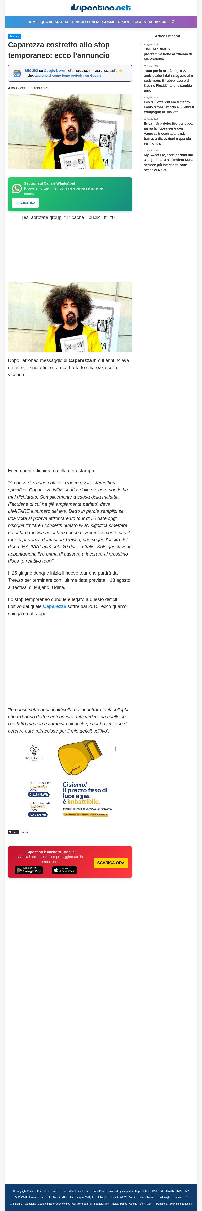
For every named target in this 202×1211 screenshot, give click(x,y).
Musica (14, 36)
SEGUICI (31, 71)
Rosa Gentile (18, 88)
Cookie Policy (137, 1203)
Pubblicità (161, 1203)
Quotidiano (51, 22)
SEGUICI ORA (25, 203)
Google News (54, 71)
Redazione (159, 22)
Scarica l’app (101, 1203)
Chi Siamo (16, 1203)
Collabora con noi (82, 1203)
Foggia (139, 22)
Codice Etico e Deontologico (54, 1203)
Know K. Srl (82, 1191)
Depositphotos (143, 1191)
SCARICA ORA (110, 863)
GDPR (150, 1203)
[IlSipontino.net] (101, 8)
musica (24, 832)
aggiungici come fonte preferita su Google (68, 75)
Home (32, 22)
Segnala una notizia (180, 1203)
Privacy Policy (119, 1203)
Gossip (108, 22)
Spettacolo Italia (82, 22)
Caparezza (54, 606)
